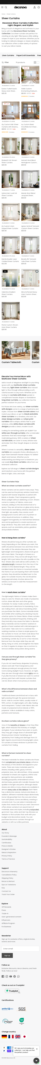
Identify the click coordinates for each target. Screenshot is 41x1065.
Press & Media (7, 846)
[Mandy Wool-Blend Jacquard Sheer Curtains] (30, 179)
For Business (6, 926)
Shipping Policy (7, 878)
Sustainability (7, 839)
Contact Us (6, 891)
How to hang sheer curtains (13, 538)
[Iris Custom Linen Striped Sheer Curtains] (11, 212)
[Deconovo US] (20, 7)
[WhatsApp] (18, 976)
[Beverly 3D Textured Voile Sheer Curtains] (30, 245)
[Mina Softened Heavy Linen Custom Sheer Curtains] (30, 278)
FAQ (3, 888)
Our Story (5, 833)
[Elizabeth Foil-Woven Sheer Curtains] (11, 146)
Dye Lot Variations (9, 885)
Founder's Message (9, 836)
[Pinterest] (14, 976)
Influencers (6, 920)
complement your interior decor (18, 762)
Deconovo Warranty (9, 871)
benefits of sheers (18, 725)
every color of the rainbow (18, 789)
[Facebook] (3, 976)
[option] (17, 353)
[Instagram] (7, 976)
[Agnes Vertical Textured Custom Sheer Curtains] (30, 212)
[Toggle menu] (2, 7)
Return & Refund (8, 881)
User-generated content (11, 917)
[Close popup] (36, 1048)
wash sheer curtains (16, 592)
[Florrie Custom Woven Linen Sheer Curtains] (11, 311)
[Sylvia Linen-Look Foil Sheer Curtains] (11, 179)
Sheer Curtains (11, 14)
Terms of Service (8, 859)
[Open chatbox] (36, 1061)
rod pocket (34, 809)
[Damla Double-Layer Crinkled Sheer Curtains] (11, 245)
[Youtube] (10, 976)
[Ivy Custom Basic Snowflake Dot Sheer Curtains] (30, 110)
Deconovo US (11, 1058)
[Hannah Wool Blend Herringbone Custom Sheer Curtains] (30, 146)
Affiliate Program (8, 923)
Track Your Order (8, 894)
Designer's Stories (9, 849)
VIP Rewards (6, 907)
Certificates (6, 843)
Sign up (7, 955)
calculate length (8, 564)
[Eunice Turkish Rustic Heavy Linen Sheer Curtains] (11, 75)
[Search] (7, 7)
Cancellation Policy (9, 875)
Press (4, 910)
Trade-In (5, 913)
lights (31, 673)
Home (3, 14)
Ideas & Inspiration (9, 852)
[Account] (34, 7)
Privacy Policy (7, 856)
